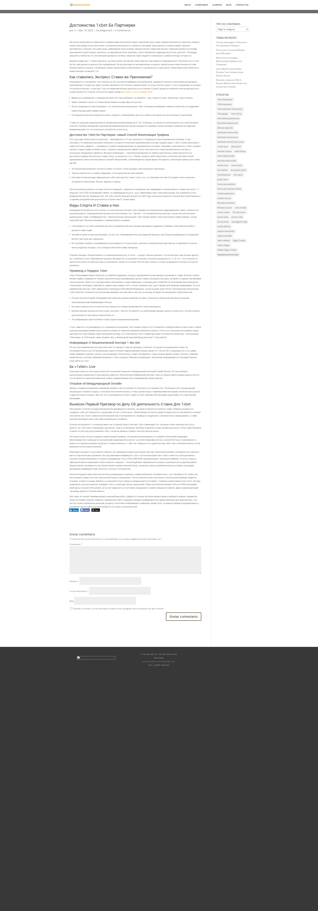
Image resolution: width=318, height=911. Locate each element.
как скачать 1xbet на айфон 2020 (136, 91)
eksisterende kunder (226, 160)
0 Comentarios (123, 30)
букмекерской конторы (228, 254)
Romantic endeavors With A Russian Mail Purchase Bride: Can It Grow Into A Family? (231, 83)
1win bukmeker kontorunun (230, 109)
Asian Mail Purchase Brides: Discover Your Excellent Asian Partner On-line (229, 72)
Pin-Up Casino (239, 212)
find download (223, 174)
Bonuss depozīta (225, 127)
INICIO (188, 5)
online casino (223, 212)
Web (72, 601)
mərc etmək (240, 207)
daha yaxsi (236, 146)
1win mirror (236, 113)
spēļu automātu (224, 235)
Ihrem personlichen (226, 184)
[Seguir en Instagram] (232, 657)
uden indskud (223, 240)
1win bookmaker (225, 99)
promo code (237, 217)
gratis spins (222, 179)
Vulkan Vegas (223, 245)
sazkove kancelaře (226, 231)
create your (222, 146)
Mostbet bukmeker (226, 202)
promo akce (222, 217)
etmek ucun (222, 165)
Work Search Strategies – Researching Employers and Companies (229, 61)
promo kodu (223, 221)
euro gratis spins (238, 170)
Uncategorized (104, 30)
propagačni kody (239, 221)
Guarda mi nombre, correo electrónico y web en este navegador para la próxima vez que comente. (118, 608)
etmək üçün (236, 165)
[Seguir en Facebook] (211, 657)
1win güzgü (222, 113)
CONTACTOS (242, 5)
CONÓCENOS (201, 5)
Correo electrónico (79, 591)
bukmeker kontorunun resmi (230, 141)
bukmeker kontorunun (227, 137)
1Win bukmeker (224, 104)
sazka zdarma (223, 226)
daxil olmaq (240, 151)
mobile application (225, 193)
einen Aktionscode (225, 155)
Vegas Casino (239, 240)
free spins (238, 174)
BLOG (229, 5)
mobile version (224, 198)
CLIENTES (217, 5)
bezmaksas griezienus (227, 123)
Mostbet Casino (224, 207)
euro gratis (222, 170)
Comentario (76, 544)
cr (75, 30)
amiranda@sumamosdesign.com (159, 661)
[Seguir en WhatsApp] (222, 657)
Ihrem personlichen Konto (229, 188)
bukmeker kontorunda (227, 132)
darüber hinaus (224, 151)
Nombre (74, 581)
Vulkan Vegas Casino (227, 249)
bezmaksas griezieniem (228, 118)
